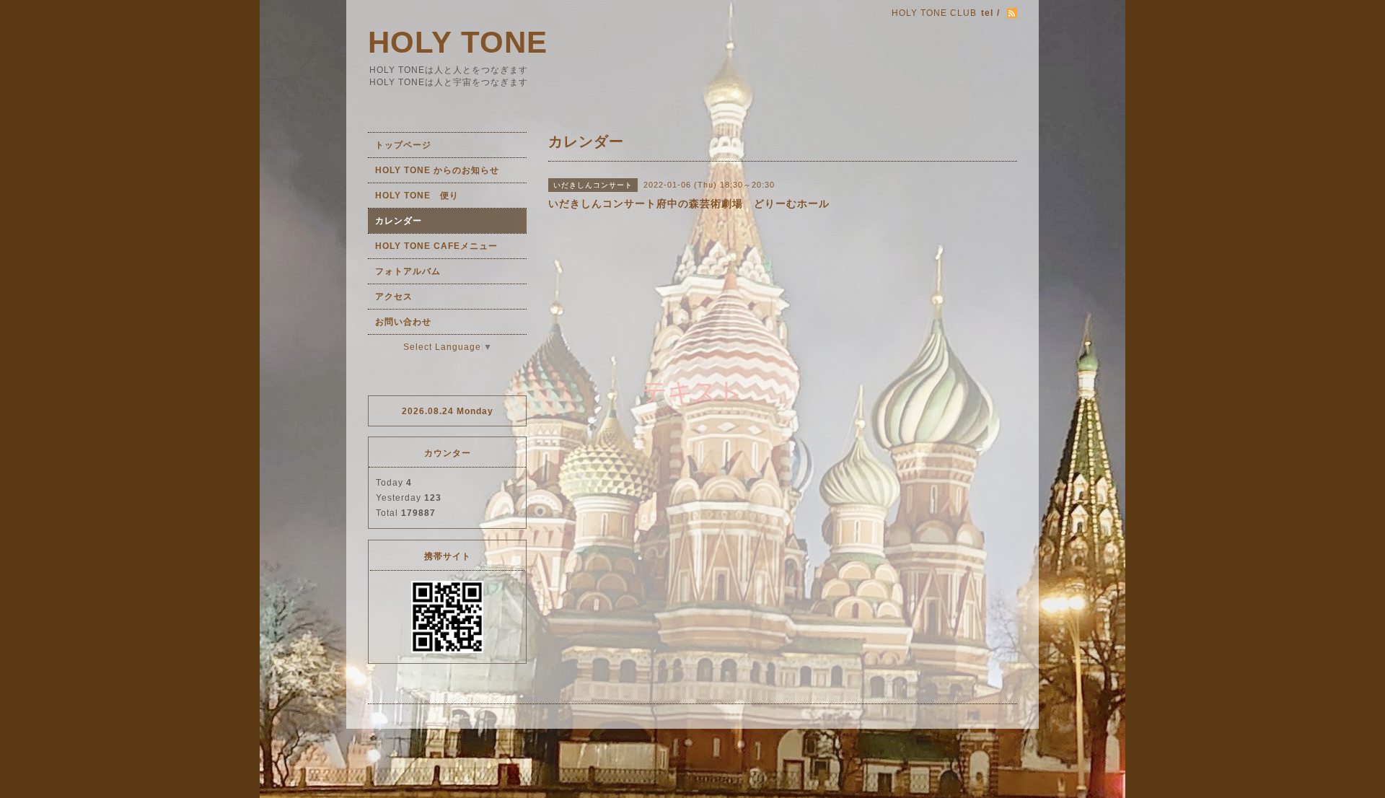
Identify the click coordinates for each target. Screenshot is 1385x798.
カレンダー (398, 221)
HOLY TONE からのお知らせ (437, 170)
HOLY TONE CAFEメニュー (436, 246)
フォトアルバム (408, 271)
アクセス (394, 296)
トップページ (403, 145)
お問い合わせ (403, 322)
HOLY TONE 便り (417, 195)
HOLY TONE (458, 42)
